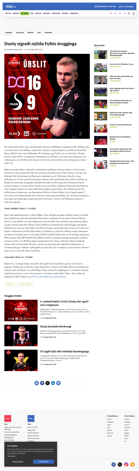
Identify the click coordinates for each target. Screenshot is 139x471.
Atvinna (126, 425)
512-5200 (34, 427)
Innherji (127, 419)
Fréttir (109, 419)
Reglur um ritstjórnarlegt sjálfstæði (12, 428)
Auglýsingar (31, 430)
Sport (109, 425)
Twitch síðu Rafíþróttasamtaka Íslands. (49, 276)
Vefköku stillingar (17, 461)
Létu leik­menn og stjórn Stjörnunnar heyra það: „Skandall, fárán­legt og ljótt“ (122, 53)
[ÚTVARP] (124, 13)
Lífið (108, 428)
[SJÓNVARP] (120, 13)
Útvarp (109, 436)
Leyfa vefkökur (44, 461)
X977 (126, 439)
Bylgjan (126, 433)
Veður (126, 430)
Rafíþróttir (10, 284)
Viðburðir (127, 428)
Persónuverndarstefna (11, 432)
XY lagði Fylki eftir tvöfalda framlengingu (64, 351)
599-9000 (11, 440)
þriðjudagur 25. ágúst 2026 (107, 7)
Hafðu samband (33, 433)
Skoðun (109, 430)
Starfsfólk (31, 441)
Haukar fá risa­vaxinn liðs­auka (121, 125)
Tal (125, 441)
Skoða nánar (11, 456)
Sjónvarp (110, 433)
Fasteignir (127, 422)
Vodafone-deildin (25, 284)
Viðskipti (110, 422)
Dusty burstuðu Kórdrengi (55, 326)
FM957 (126, 436)
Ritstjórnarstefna (33, 436)
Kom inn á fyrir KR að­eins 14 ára (121, 64)
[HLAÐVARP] (115, 13)
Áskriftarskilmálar (33, 438)
